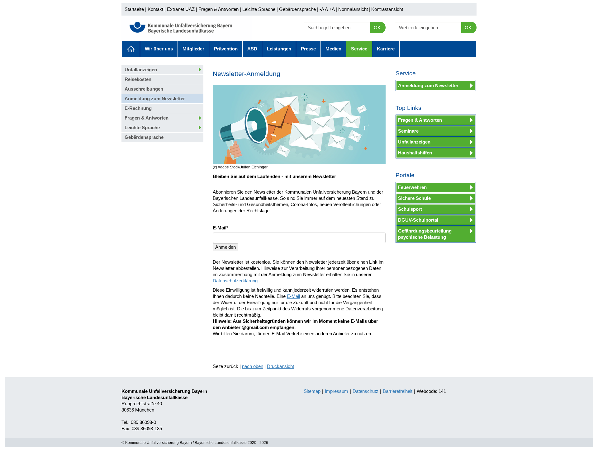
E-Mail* (220, 227)
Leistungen (279, 48)
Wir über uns (159, 48)
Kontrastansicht (387, 9)
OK (377, 27)
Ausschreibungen (144, 89)
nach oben (252, 366)
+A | (332, 9)
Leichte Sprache (258, 9)
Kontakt (155, 9)
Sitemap (312, 391)
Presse (308, 48)
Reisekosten (138, 79)
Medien (333, 48)
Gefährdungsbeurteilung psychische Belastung (425, 234)
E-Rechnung (138, 108)
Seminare (408, 131)
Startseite (134, 9)
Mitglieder (193, 48)
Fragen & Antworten (218, 9)
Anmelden (225, 247)
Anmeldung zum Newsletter (155, 98)
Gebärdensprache (297, 9)
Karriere (386, 48)
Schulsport (410, 209)
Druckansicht (280, 366)
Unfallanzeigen (141, 69)
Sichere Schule (414, 198)
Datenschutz (365, 391)
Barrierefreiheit (397, 391)
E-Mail (293, 296)
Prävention (226, 48)
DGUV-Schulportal (418, 220)
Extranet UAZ (181, 9)
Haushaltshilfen (415, 152)
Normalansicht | (354, 9)
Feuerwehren (412, 187)
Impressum (336, 391)
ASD (252, 48)
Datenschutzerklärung (235, 280)
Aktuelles (130, 48)
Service (359, 48)
